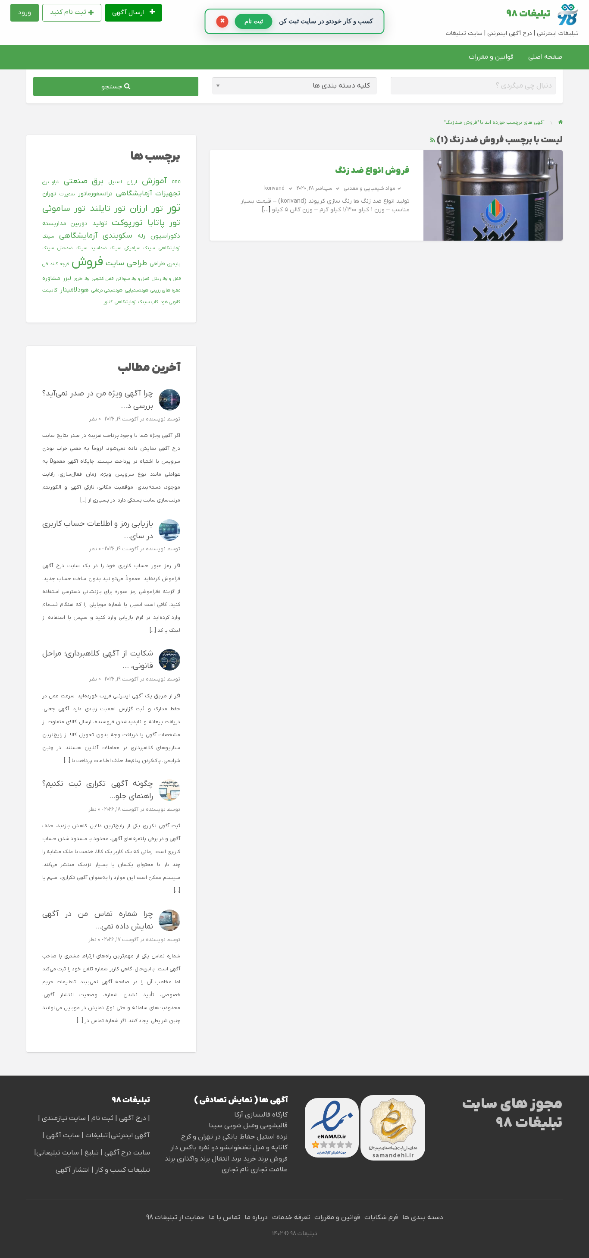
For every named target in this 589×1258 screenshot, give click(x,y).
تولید (99, 223)
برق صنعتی (84, 181)
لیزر (67, 278)
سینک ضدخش (72, 248)
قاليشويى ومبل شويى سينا (248, 1125)
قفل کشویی (102, 279)
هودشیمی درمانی (106, 290)
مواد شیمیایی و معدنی (369, 188)
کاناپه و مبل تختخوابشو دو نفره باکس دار (229, 1147)
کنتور (108, 302)
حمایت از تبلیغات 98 (175, 1217)
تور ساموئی (63, 208)
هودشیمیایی (136, 290)
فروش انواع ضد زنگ (372, 171)
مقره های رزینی (165, 290)
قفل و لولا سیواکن (132, 279)
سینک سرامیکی (140, 248)
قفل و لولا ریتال (166, 279)
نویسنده (156, 419)
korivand (274, 188)
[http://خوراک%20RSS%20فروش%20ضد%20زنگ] (432, 140)
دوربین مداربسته (65, 224)
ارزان (131, 182)
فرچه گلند (59, 264)
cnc (176, 182)
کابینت (49, 290)
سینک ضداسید (106, 248)
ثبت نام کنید (68, 12)
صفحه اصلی (545, 57)
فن (45, 264)
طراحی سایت (126, 263)
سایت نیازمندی (64, 1118)
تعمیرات (67, 194)
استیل (115, 182)
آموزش (154, 181)
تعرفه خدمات (291, 1217)
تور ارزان (146, 209)
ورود (24, 12)
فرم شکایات (381, 1217)
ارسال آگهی (129, 12)
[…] (266, 210)
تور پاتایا (164, 223)
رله (141, 236)
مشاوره (51, 278)
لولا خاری (81, 279)
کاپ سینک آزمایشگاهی (136, 302)
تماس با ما (224, 1217)
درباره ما (256, 1217)
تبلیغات (96, 1135)
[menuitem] (134, 13)
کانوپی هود (170, 302)
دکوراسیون (165, 236)
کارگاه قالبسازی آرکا (261, 1115)
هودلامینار (74, 289)
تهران (49, 194)
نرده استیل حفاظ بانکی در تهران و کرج (234, 1137)
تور (173, 208)
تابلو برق (51, 182)
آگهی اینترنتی (130, 1135)
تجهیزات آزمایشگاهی (148, 193)
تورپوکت (127, 223)
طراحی (157, 264)
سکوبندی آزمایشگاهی (95, 236)
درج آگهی (131, 1118)
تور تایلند (107, 208)
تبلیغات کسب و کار (122, 1170)
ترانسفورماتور (95, 194)
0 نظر (95, 419)
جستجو (112, 86)
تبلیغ (91, 1152)
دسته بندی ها (422, 1217)
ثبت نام (103, 1118)
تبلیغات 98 (528, 14)
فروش (87, 262)
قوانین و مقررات (491, 57)
